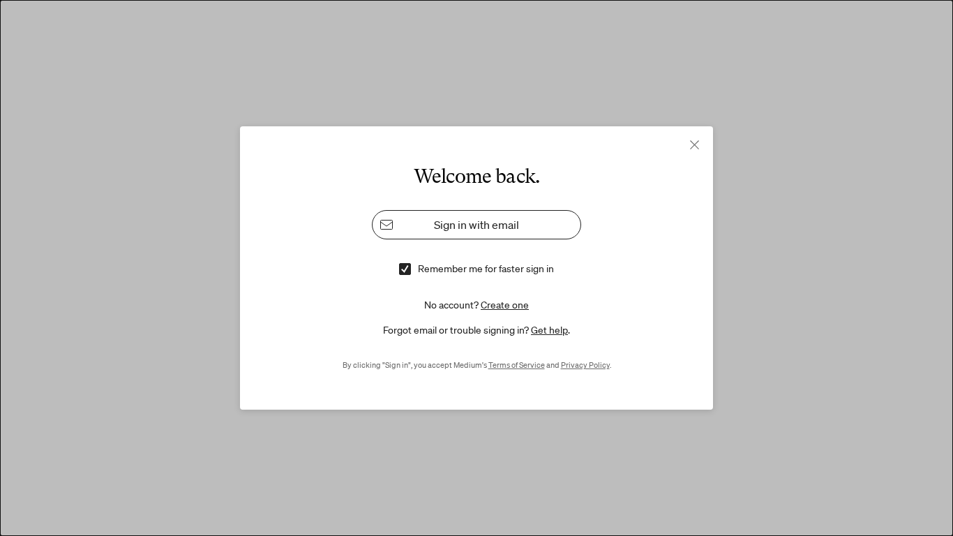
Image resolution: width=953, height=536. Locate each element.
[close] (694, 145)
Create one (505, 305)
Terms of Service (516, 365)
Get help (549, 330)
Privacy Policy (585, 365)
